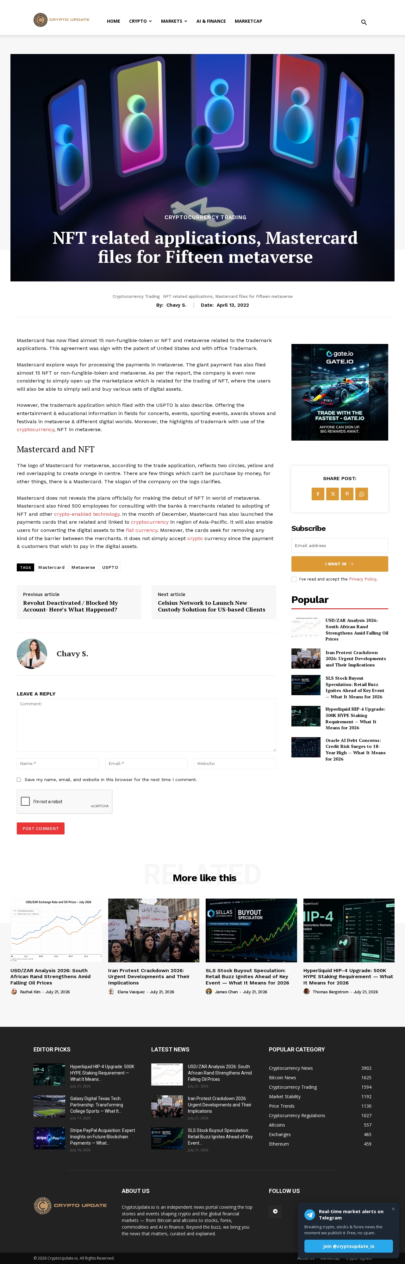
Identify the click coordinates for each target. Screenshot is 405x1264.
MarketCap (248, 21)
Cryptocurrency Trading (205, 217)
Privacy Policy (362, 579)
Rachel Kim (30, 992)
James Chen (226, 992)
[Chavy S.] (32, 654)
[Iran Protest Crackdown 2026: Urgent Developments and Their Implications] (306, 658)
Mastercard (51, 567)
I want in (335, 564)
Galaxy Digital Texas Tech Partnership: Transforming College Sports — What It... (96, 1105)
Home (113, 21)
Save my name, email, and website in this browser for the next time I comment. (111, 779)
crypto (195, 538)
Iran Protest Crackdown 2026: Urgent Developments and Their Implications (356, 658)
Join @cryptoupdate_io (348, 1246)
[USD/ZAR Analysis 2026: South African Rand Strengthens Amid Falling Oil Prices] (306, 627)
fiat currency (141, 530)
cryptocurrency (35, 429)
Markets (171, 21)
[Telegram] (275, 1211)
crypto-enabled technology (86, 514)
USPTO (110, 567)
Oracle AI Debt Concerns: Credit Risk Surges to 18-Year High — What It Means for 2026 (356, 749)
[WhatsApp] (361, 494)
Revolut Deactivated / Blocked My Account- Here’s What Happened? (70, 606)
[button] (363, 23)
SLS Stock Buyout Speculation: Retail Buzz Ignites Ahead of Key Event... (220, 1137)
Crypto (138, 21)
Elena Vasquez (131, 992)
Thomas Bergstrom (330, 992)
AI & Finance (211, 21)
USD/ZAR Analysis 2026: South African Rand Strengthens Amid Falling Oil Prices (357, 629)
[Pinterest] (347, 494)
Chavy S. (176, 305)
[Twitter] (332, 494)
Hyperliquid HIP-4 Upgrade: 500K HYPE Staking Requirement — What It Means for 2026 (355, 718)
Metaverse (83, 567)
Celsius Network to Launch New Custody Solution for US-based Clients (211, 606)
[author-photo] (14, 991)
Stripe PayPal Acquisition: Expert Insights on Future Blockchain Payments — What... (102, 1137)
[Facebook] (318, 494)
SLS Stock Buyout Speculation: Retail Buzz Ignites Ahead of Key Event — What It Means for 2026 (355, 687)
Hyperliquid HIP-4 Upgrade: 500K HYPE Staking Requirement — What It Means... (102, 1073)
